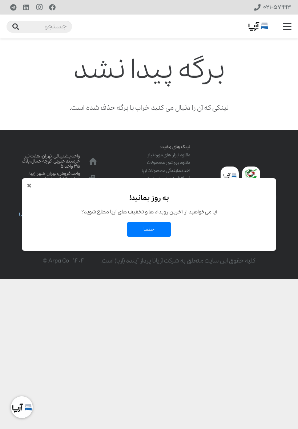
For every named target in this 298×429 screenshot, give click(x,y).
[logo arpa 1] (258, 26)
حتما (149, 229)
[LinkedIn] (26, 7)
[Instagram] (39, 7)
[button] (287, 26)
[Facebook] (52, 7)
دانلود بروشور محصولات (168, 163)
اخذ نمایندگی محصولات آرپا (166, 171)
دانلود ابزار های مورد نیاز (168, 155)
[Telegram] (13, 7)
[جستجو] (16, 26)
